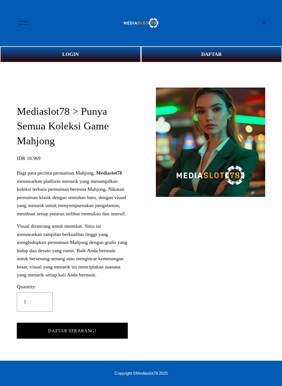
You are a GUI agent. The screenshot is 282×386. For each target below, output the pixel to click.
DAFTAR (211, 54)
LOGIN (70, 54)
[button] (72, 331)
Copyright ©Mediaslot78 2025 (141, 373)
